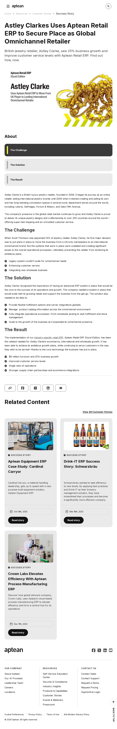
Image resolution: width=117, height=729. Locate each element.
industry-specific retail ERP (48, 337)
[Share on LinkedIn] (48, 388)
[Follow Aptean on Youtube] (110, 650)
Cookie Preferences (14, 714)
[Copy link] (10, 388)
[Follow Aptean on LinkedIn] (105, 650)
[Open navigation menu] (8, 6)
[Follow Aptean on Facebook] (93, 650)
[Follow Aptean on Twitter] (99, 650)
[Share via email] (60, 388)
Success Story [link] (65, 13)
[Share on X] (35, 388)
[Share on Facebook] (22, 388)
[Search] (108, 6)
